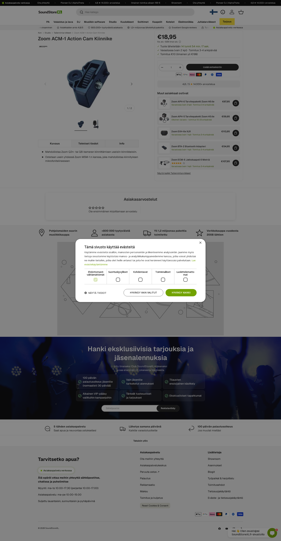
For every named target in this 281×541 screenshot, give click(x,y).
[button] (95, 293)
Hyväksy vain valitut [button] (143, 292)
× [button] (200, 243)
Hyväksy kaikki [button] (181, 292)
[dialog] (140, 270)
